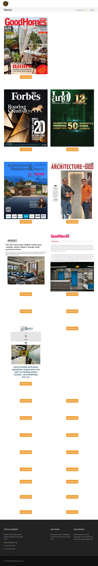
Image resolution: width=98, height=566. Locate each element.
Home (86, 10)
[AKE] (6, 3)
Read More (25, 77)
